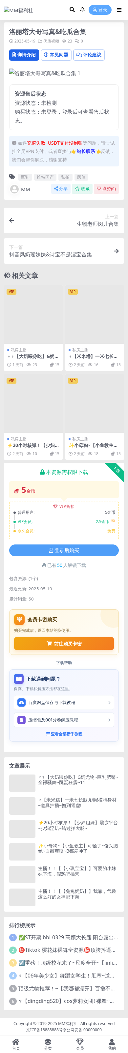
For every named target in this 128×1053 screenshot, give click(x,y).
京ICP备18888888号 (44, 1030)
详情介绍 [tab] (26, 54)
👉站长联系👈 (86, 151)
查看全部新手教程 (66, 733)
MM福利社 (67, 1023)
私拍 (65, 177)
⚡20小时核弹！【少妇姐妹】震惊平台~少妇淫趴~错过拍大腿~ (78, 825)
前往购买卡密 (68, 643)
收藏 (85, 188)
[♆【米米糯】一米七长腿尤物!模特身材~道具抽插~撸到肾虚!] (94, 314)
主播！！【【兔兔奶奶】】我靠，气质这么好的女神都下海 (77, 894)
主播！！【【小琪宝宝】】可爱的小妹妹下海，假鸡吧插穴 (77, 871)
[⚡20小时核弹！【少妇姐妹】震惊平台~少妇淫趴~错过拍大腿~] (33, 403)
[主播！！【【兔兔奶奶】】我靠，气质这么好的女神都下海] (22, 897)
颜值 (81, 177)
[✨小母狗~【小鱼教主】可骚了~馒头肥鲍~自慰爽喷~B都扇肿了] (94, 403)
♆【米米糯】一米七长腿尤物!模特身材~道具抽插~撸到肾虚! (77, 802)
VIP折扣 (67, 506)
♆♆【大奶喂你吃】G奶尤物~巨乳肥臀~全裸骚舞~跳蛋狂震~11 (78, 780)
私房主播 (19, 350)
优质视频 (51, 41)
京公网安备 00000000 (82, 1030)
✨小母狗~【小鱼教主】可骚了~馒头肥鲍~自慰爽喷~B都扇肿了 (78, 848)
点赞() (109, 188)
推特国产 (45, 177)
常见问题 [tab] (59, 54)
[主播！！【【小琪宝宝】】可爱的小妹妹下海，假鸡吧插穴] (22, 874)
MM (25, 189)
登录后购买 (66, 550)
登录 (102, 10)
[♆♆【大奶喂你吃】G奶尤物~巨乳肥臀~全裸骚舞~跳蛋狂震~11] (33, 314)
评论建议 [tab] (92, 54)
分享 (63, 188)
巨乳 (25, 177)
